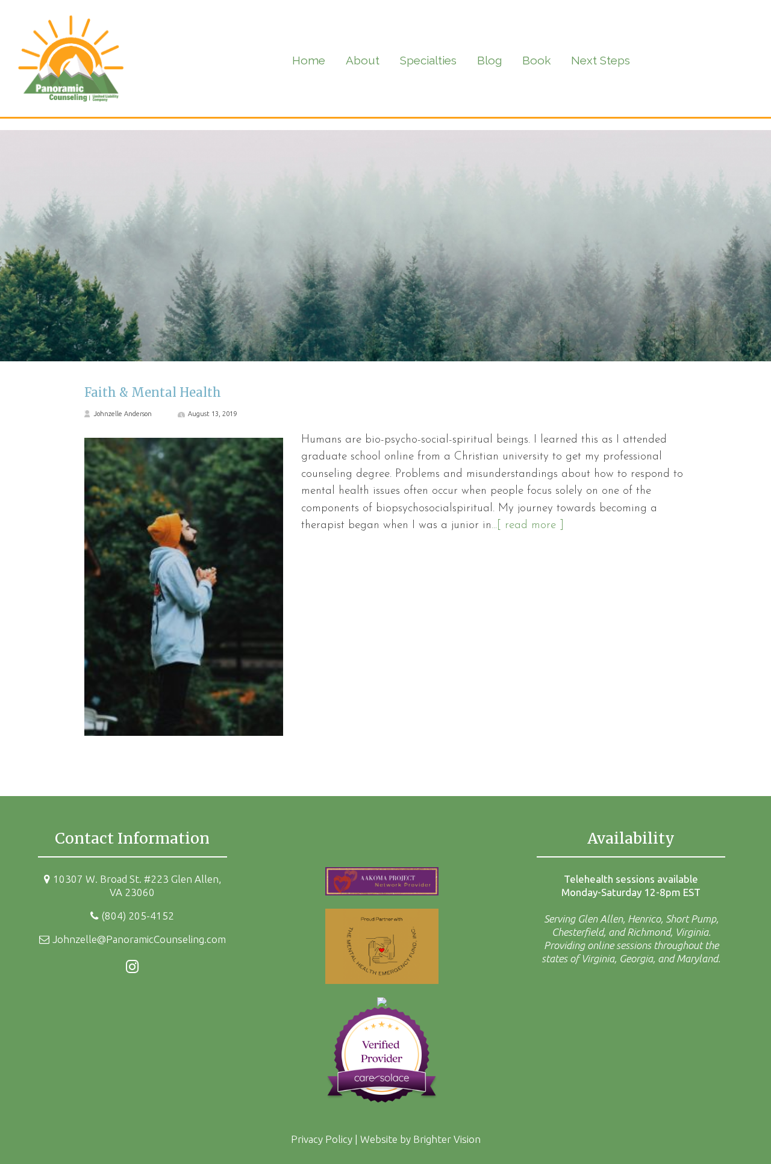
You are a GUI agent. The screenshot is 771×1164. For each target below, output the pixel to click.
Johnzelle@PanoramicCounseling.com (139, 939)
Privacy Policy (321, 1139)
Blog (489, 60)
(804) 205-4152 (137, 915)
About (362, 60)
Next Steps (600, 60)
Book (536, 60)
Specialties (428, 60)
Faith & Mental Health (152, 392)
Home (308, 60)
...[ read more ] (528, 525)
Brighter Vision (447, 1139)
